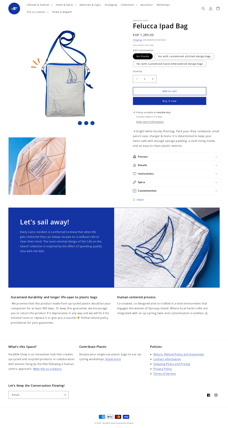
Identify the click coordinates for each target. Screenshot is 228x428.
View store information (150, 121)
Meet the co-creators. (47, 369)
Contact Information (167, 359)
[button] (39, 4)
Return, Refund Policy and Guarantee (178, 354)
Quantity (137, 71)
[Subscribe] (64, 395)
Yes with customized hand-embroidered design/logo (169, 63)
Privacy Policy (162, 369)
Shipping (137, 39)
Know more (113, 359)
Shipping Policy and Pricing (171, 364)
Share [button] (140, 199)
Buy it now (170, 101)
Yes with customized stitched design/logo (184, 56)
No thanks (142, 56)
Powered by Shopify (124, 423)
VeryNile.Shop (108, 423)
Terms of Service (164, 373)
